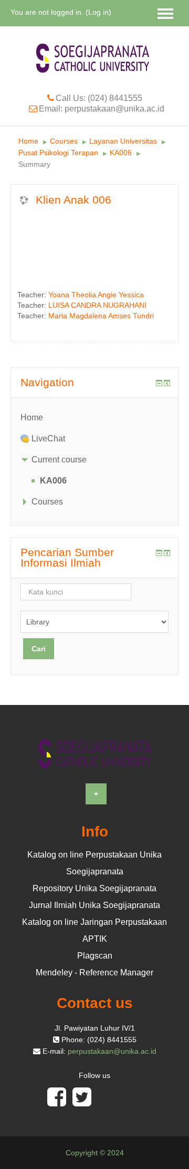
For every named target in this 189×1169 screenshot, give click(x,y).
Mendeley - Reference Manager (94, 972)
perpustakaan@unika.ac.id (112, 1051)
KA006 (121, 152)
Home (28, 141)
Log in (98, 12)
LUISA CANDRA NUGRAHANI (97, 305)
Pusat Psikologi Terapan (58, 152)
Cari (39, 648)
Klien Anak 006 (73, 200)
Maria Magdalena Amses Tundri (101, 315)
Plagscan (94, 955)
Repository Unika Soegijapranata (94, 888)
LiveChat (48, 438)
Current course (59, 459)
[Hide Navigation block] (159, 383)
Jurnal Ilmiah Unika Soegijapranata (94, 905)
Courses (64, 141)
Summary (34, 164)
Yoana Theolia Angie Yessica (96, 294)
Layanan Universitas (123, 141)
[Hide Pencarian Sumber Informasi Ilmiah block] (159, 553)
